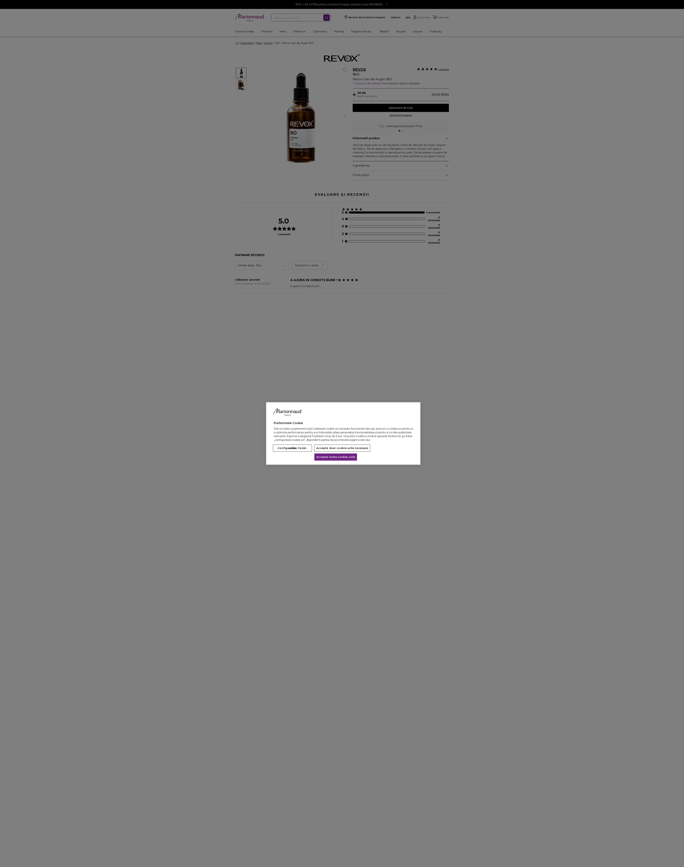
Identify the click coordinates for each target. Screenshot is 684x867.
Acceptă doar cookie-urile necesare (342, 448)
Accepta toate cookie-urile (335, 457)
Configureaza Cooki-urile (292, 448)
